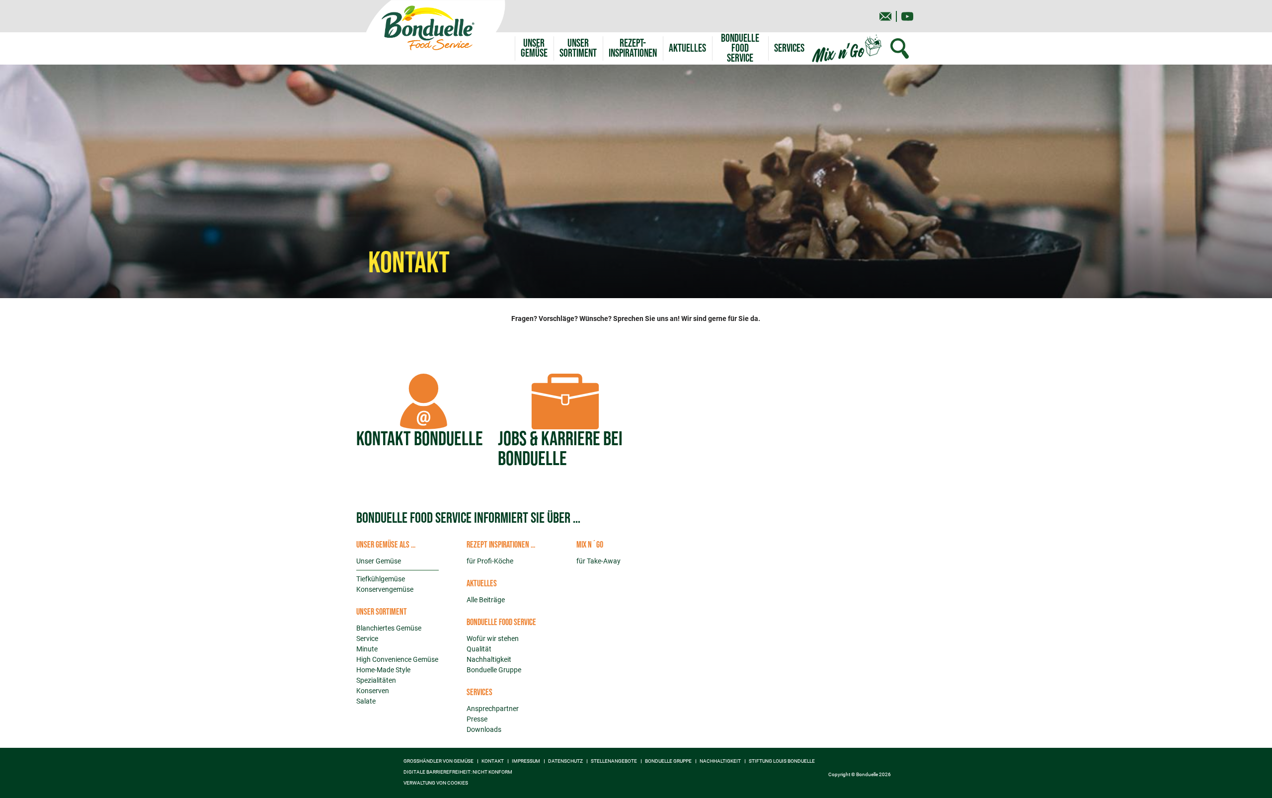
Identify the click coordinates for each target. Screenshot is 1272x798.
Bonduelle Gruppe (494, 670)
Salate (366, 701)
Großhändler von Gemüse (438, 761)
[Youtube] (907, 16)
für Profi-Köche (490, 561)
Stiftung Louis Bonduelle (782, 761)
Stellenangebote (614, 761)
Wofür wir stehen (493, 638)
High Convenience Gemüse (397, 659)
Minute (367, 649)
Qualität (479, 649)
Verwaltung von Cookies (435, 783)
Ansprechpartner (493, 709)
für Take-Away (598, 561)
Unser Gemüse (378, 561)
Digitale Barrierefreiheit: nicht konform (457, 772)
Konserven (372, 691)
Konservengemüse (384, 589)
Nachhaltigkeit (489, 659)
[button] (578, 48)
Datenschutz (565, 761)
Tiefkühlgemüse (380, 579)
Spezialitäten (376, 680)
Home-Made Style (383, 670)
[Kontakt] (885, 16)
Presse (477, 719)
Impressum (526, 761)
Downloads (484, 729)
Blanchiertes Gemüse (388, 628)
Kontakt (492, 761)
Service (367, 638)
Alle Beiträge (486, 600)
